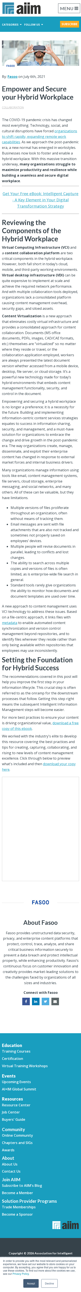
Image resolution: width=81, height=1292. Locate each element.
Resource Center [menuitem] (16, 1105)
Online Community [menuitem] (17, 1135)
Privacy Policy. (21, 1273)
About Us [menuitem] (9, 1164)
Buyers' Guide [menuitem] (13, 1119)
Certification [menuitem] (12, 1058)
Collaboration (13, 107)
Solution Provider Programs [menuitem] (29, 1201)
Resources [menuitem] (12, 1098)
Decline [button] (49, 1283)
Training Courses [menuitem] (16, 1051)
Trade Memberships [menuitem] (19, 1207)
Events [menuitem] (9, 1075)
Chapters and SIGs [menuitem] (17, 1142)
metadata (9, 622)
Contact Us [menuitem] (11, 1171)
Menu (66, 8)
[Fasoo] (10, 65)
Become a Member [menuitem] (17, 1192)
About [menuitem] (8, 1158)
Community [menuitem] (13, 1129)
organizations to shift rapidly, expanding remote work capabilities (39, 137)
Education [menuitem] (12, 1045)
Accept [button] (31, 1283)
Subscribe (70, 24)
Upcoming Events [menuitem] (16, 1081)
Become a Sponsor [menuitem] (17, 1214)
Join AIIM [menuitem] (11, 1179)
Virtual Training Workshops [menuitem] (25, 1066)
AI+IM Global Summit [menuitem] (19, 1089)
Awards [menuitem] (8, 1150)
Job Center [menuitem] (11, 1112)
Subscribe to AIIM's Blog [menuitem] (22, 1185)
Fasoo (12, 76)
